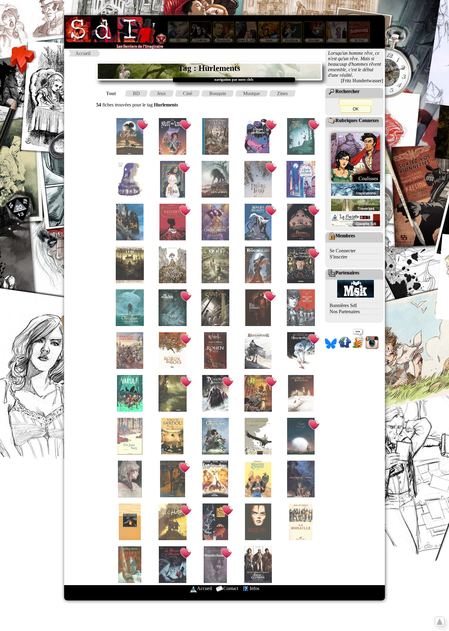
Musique (251, 93)
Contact (230, 588)
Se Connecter (343, 250)
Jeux (161, 93)
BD (136, 93)
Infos (254, 588)
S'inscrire (338, 256)
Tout (111, 93)
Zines (282, 93)
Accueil (82, 53)
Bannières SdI (343, 305)
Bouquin (217, 93)
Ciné (187, 93)
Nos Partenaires (345, 311)
